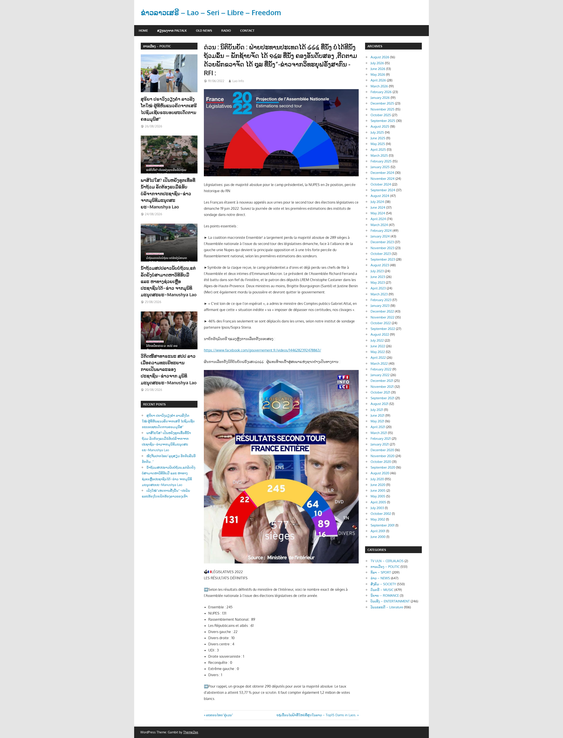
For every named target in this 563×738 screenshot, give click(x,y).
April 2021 (378, 427)
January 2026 (380, 98)
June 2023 (378, 277)
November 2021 (382, 387)
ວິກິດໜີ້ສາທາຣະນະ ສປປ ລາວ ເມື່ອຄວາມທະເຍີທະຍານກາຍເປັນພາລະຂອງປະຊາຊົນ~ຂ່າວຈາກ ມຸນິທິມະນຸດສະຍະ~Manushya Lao (169, 369)
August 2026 (380, 57)
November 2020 (383, 456)
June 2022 (378, 346)
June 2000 (378, 537)
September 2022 (383, 329)
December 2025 (382, 103)
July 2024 (377, 202)
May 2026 (378, 74)
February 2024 (381, 230)
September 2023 (383, 259)
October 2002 (381, 514)
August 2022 (380, 334)
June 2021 (377, 415)
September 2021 (382, 398)
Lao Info (238, 81)
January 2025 (380, 167)
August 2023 (380, 265)
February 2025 (381, 161)
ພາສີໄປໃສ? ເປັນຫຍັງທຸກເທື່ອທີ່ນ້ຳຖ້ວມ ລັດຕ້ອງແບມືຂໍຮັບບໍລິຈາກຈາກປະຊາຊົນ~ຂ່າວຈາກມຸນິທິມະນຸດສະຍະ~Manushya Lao (168, 193)
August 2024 (380, 196)
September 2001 (383, 525)
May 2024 (378, 213)
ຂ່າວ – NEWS (380, 578)
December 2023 (382, 242)
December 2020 (382, 450)
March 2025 (379, 155)
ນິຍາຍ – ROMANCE (385, 595)
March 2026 (379, 86)
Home (143, 30)
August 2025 (380, 126)
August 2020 (380, 473)
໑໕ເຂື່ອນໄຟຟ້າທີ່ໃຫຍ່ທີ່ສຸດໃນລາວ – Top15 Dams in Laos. (316, 715)
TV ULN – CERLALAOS (387, 561)
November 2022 (382, 317)
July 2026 (377, 63)
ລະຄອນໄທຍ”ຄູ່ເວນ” (219, 715)
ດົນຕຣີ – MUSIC (382, 590)
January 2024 (380, 236)
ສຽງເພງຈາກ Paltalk (172, 30)
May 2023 (378, 282)
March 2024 (379, 225)
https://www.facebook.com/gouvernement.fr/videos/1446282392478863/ (262, 350)
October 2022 (381, 323)
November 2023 (382, 248)
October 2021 (380, 392)
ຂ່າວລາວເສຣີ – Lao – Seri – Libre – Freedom (211, 12)
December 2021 (382, 381)
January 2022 (380, 375)
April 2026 (378, 80)
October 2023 (381, 254)
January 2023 (380, 306)
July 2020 (377, 479)
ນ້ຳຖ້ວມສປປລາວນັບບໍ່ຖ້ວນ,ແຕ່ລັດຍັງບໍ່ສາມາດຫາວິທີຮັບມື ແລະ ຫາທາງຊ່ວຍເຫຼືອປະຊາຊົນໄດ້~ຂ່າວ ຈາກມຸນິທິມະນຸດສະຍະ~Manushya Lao (169, 281)
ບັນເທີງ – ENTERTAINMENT (390, 601)
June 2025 (378, 138)
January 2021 (380, 444)
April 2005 (378, 502)
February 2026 (381, 92)
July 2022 (377, 340)
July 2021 (377, 410)
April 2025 (378, 149)
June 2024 (378, 207)
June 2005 (378, 490)
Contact (247, 30)
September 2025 (383, 121)
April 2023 (378, 288)
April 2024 (378, 219)
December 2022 (382, 311)
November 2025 (383, 109)
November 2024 (383, 179)
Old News (204, 30)
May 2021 (377, 421)
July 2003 (377, 508)
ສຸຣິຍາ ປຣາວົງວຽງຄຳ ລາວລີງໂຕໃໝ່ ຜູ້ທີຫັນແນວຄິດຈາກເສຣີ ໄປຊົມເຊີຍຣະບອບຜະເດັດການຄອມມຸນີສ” (168, 421)
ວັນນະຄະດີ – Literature (387, 607)
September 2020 (383, 467)
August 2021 (379, 404)
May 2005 (378, 496)
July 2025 (377, 132)
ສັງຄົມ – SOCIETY (383, 584)
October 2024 (381, 184)
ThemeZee (190, 732)
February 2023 (381, 300)
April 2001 (378, 531)
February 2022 (381, 369)
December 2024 (382, 173)
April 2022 (378, 357)
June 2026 (378, 69)
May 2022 (378, 352)
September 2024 (383, 190)
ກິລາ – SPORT (381, 572)
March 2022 (379, 363)
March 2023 (379, 294)
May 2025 (378, 144)
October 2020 (381, 462)
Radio (226, 30)
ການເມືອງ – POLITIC (157, 46)
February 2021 (381, 438)
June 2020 (378, 485)
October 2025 (381, 115)
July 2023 (377, 271)
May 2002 (378, 519)
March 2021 (379, 433)
